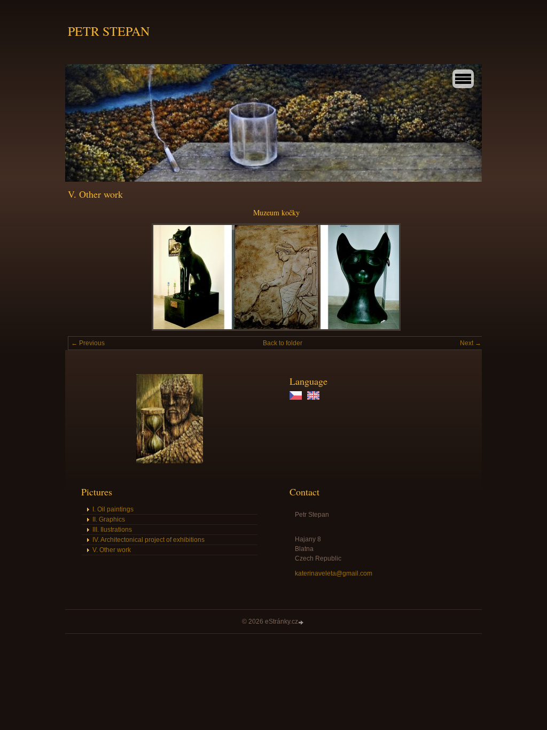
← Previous (88, 343)
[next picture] (467, 277)
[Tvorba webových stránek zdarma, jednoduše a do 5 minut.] (302, 622)
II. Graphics (108, 519)
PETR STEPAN (109, 31)
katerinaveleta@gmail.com (333, 573)
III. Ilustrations (112, 529)
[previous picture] (85, 277)
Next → (470, 343)
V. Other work (111, 550)
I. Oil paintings (113, 509)
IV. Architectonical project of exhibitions (148, 539)
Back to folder (282, 343)
